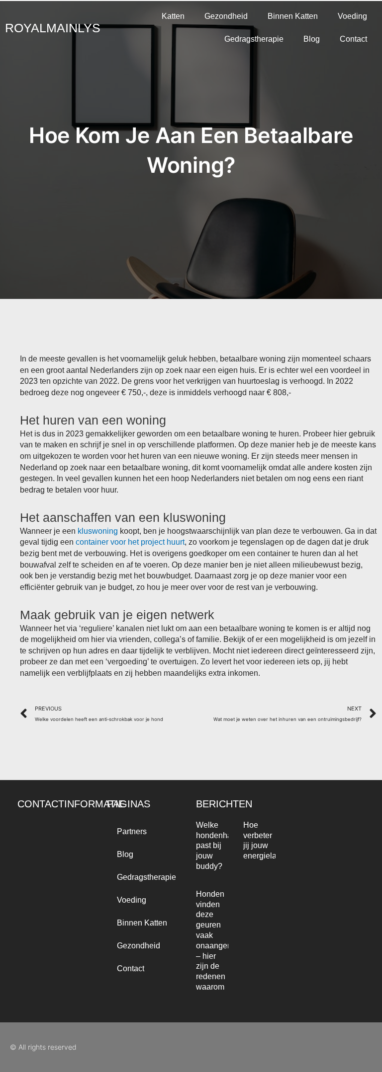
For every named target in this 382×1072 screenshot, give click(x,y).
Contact (353, 39)
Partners (132, 831)
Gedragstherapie (254, 39)
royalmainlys (52, 28)
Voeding (352, 16)
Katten (173, 16)
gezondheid (226, 16)
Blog (311, 39)
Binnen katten (293, 16)
